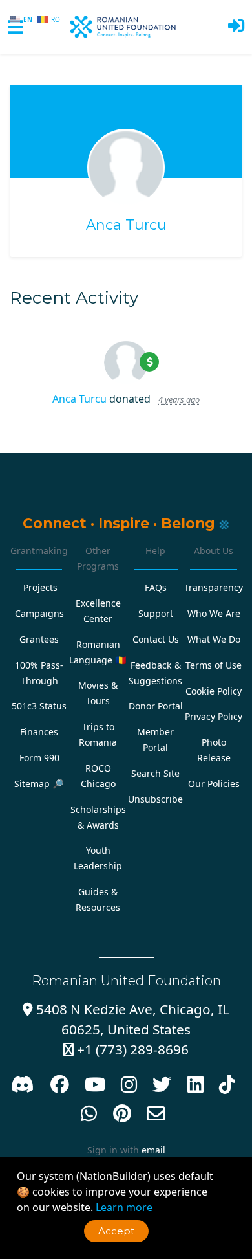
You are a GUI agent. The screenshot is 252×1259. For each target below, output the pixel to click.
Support (155, 613)
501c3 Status (39, 706)
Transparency (213, 587)
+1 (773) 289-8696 (126, 1049)
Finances (39, 732)
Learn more (124, 1207)
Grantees (39, 639)
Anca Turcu (126, 225)
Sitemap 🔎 (39, 783)
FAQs (156, 587)
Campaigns (39, 613)
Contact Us (155, 639)
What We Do (213, 639)
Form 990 (39, 758)
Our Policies (214, 783)
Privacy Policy (213, 716)
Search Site (155, 773)
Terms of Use (213, 665)
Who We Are (213, 613)
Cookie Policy (213, 691)
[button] (236, 27)
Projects (40, 587)
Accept (116, 1231)
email (153, 1150)
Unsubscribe (155, 799)
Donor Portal (156, 706)
